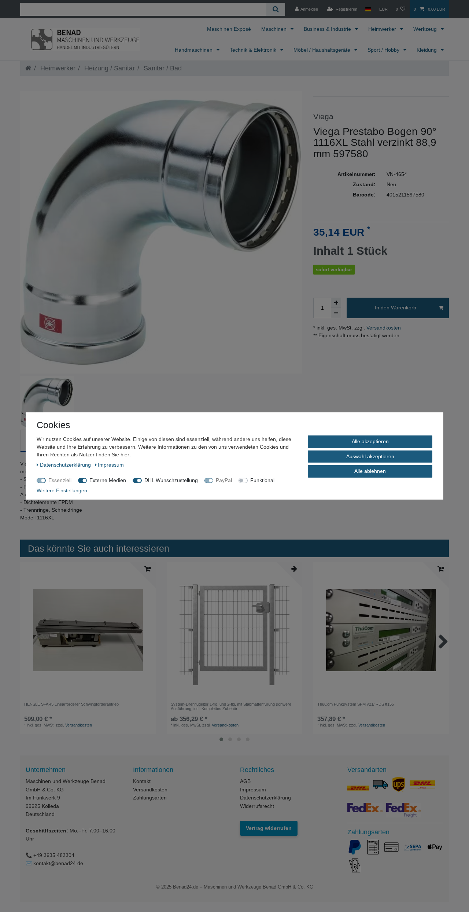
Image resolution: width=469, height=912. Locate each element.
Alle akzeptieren (370, 441)
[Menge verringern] (336, 313)
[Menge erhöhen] (336, 303)
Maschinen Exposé (229, 29)
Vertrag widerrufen (269, 828)
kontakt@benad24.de (58, 863)
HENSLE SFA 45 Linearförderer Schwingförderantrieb (71, 704)
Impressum (253, 790)
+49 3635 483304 (53, 855)
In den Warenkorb (395, 307)
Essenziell (59, 480)
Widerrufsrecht (257, 806)
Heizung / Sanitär (108, 68)
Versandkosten (383, 328)
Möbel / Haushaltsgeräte (322, 50)
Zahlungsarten (150, 798)
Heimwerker (383, 29)
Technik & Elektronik (254, 50)
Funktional (262, 480)
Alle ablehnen (370, 471)
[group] (88, 630)
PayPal (224, 480)
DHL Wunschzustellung (171, 480)
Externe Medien (107, 480)
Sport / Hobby (384, 50)
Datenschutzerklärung (265, 798)
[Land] (368, 9)
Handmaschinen (194, 50)
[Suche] (275, 9)
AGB (245, 781)
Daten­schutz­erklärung (66, 465)
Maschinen (274, 29)
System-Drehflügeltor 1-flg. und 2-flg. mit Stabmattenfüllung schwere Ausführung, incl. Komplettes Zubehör (231, 706)
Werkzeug (425, 29)
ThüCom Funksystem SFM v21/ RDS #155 (355, 704)
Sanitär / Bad (162, 68)
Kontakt (142, 781)
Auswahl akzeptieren (370, 456)
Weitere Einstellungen (62, 490)
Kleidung (427, 50)
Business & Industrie (328, 29)
